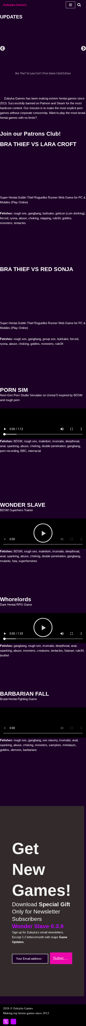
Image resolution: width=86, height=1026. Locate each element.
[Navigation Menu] (70, 4)
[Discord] (13, 1021)
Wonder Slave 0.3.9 (38, 926)
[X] (6, 1021)
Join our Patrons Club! (30, 134)
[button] (2, 48)
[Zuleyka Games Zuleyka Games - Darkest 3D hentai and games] (15, 5)
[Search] (79, 5)
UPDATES (11, 16)
